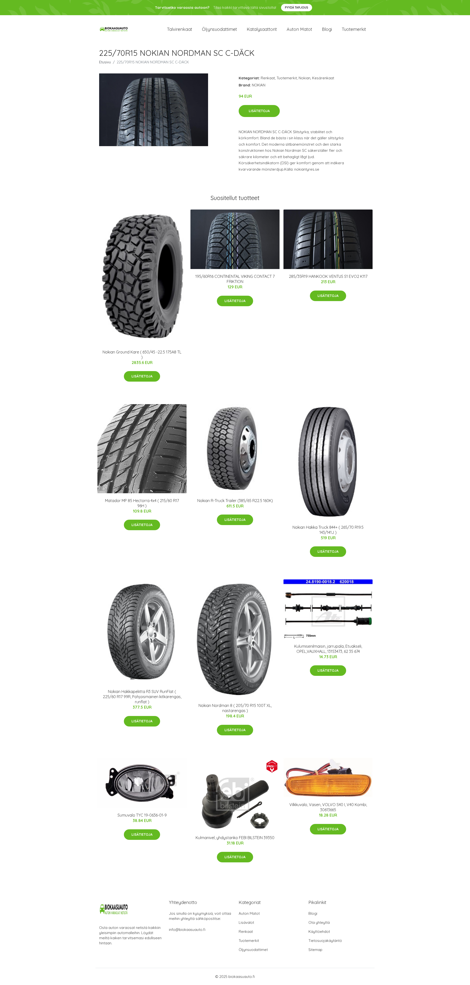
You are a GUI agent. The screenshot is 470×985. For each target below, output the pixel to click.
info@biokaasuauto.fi (187, 929)
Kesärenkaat (323, 78)
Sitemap (315, 949)
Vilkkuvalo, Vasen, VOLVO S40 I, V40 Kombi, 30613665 (328, 807)
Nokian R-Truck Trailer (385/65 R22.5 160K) (235, 500)
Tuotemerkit (354, 29)
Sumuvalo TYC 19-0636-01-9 (142, 815)
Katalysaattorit (262, 29)
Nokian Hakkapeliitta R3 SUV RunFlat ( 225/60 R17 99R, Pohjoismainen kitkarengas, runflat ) (142, 696)
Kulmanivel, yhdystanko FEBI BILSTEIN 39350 (235, 837)
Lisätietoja (259, 111)
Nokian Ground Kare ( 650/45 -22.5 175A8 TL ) (142, 355)
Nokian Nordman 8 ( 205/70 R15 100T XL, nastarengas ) (235, 708)
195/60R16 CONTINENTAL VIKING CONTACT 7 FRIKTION (235, 279)
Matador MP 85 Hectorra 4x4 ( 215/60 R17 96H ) (142, 503)
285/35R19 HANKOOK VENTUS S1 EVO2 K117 (328, 276)
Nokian (304, 78)
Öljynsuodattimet (219, 29)
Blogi (327, 29)
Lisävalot (246, 922)
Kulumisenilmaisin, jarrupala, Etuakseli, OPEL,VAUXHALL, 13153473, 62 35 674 (328, 649)
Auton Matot (249, 913)
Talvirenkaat (179, 29)
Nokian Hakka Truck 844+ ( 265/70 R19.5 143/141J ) (328, 530)
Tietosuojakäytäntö (325, 940)
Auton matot (299, 29)
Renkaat (268, 78)
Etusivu (105, 62)
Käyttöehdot (319, 931)
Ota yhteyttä (319, 922)
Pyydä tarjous (296, 7)
